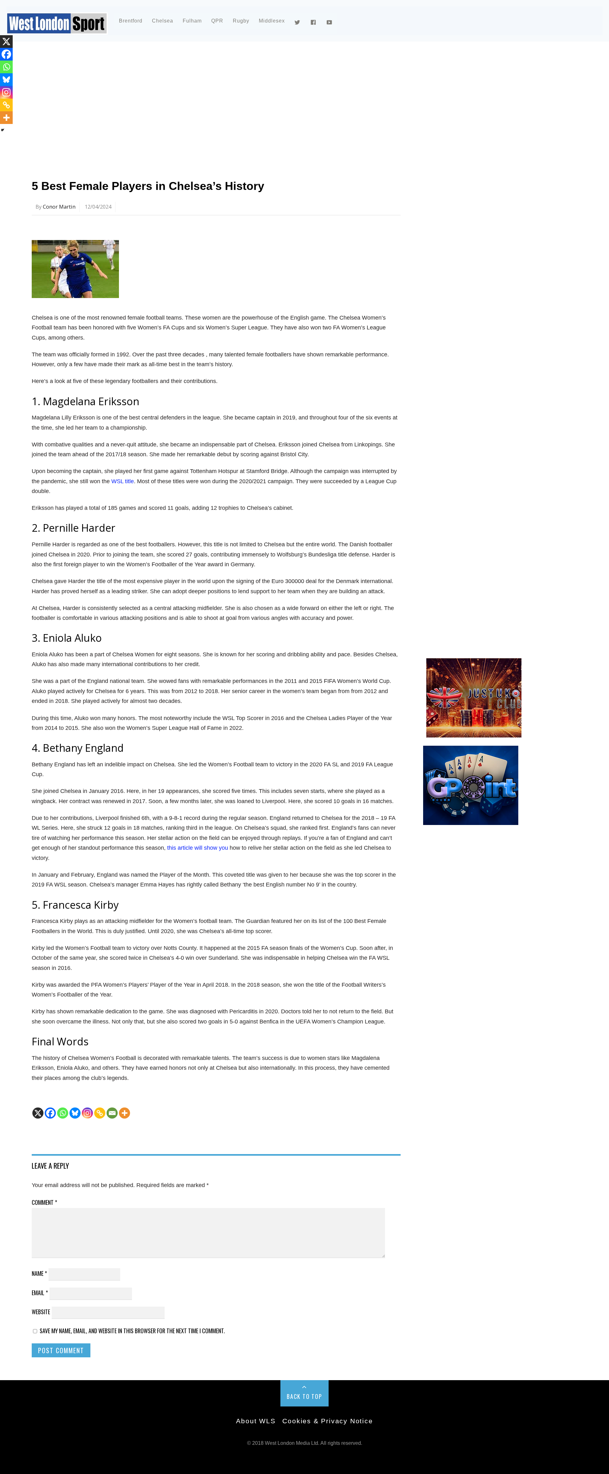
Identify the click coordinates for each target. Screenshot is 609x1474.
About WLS (255, 1421)
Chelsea (162, 20)
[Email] (112, 1113)
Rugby (241, 20)
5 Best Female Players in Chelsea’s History (148, 185)
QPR (217, 20)
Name (39, 1273)
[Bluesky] (75, 1113)
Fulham (192, 20)
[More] (124, 1113)
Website (41, 1312)
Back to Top (304, 1396)
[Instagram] (87, 1113)
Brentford (130, 20)
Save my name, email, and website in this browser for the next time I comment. (132, 1331)
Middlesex (272, 20)
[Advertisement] (222, 102)
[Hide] (2, 130)
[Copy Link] (99, 1113)
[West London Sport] (57, 29)
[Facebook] (50, 1113)
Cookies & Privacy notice (327, 1421)
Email (40, 1293)
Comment (44, 1202)
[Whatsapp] (62, 1113)
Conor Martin (59, 206)
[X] (37, 1113)
